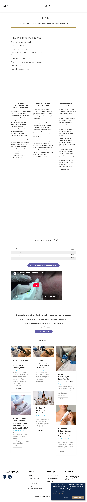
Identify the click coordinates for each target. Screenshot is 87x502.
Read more (17, 388)
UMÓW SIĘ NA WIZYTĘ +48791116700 (44, 265)
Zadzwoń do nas (44, 331)
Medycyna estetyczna (18, 370)
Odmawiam (66, 497)
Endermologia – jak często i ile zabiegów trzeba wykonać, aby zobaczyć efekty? (20, 423)
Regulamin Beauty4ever (52, 478)
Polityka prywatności (51, 481)
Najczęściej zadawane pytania (54, 475)
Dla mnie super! (77, 497)
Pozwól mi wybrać (58, 493)
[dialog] (68, 491)
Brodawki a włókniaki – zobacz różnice (42, 410)
